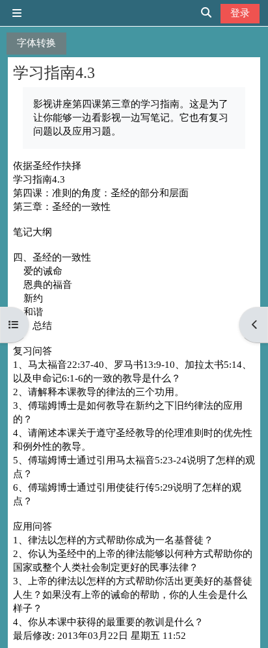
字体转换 (36, 42)
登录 (240, 12)
